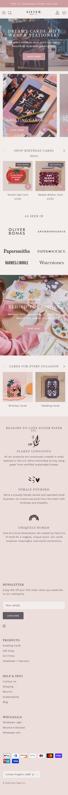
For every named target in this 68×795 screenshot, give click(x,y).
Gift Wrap (8, 650)
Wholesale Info (11, 732)
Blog (5, 702)
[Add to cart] (28, 186)
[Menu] (4, 13)
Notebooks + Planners (16, 661)
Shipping (8, 686)
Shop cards (34, 56)
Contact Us (9, 681)
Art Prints (8, 655)
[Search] (11, 13)
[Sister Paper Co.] (34, 13)
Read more (34, 328)
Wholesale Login (12, 722)
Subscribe (13, 616)
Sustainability (11, 696)
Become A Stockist (14, 727)
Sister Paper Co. (17, 783)
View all (34, 156)
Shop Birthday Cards (34, 150)
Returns (7, 691)
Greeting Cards (12, 645)
